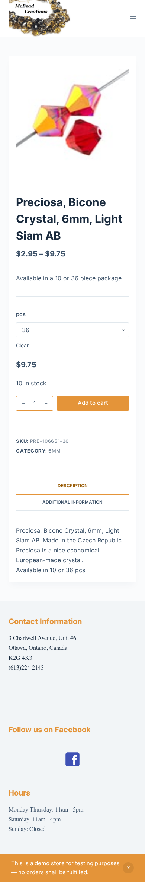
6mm (54, 451)
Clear (22, 345)
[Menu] (133, 18)
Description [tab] (73, 485)
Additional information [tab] (72, 502)
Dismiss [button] (128, 867)
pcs (21, 314)
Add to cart (93, 402)
